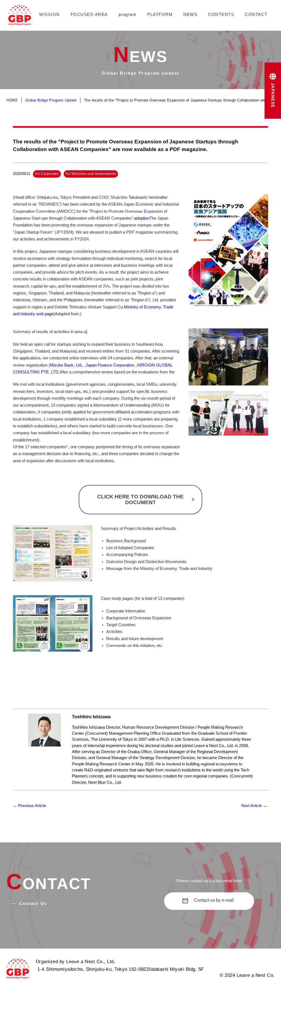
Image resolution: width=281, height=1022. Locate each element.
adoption (141, 218)
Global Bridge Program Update (51, 100)
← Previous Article (29, 806)
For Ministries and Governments (91, 174)
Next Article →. (254, 806)
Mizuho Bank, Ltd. (66, 365)
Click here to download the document (140, 499)
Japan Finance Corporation (110, 365)
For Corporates (47, 174)
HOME (12, 100)
